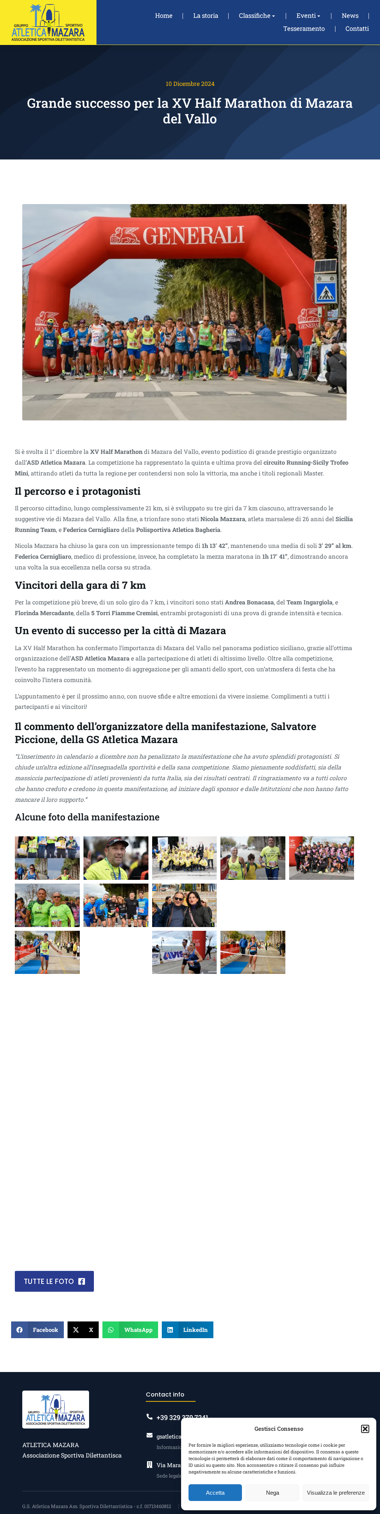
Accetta (215, 1492)
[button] (365, 1429)
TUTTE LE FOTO (49, 1281)
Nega (272, 1492)
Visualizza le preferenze (336, 1492)
